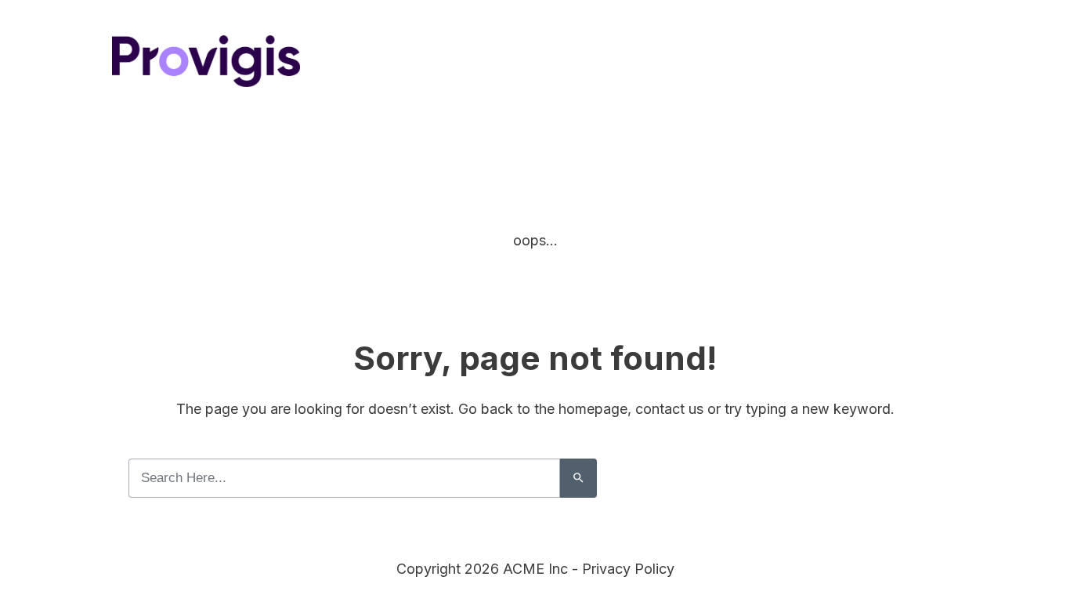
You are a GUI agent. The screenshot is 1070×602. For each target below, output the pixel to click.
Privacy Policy (628, 568)
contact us (669, 409)
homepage (592, 409)
